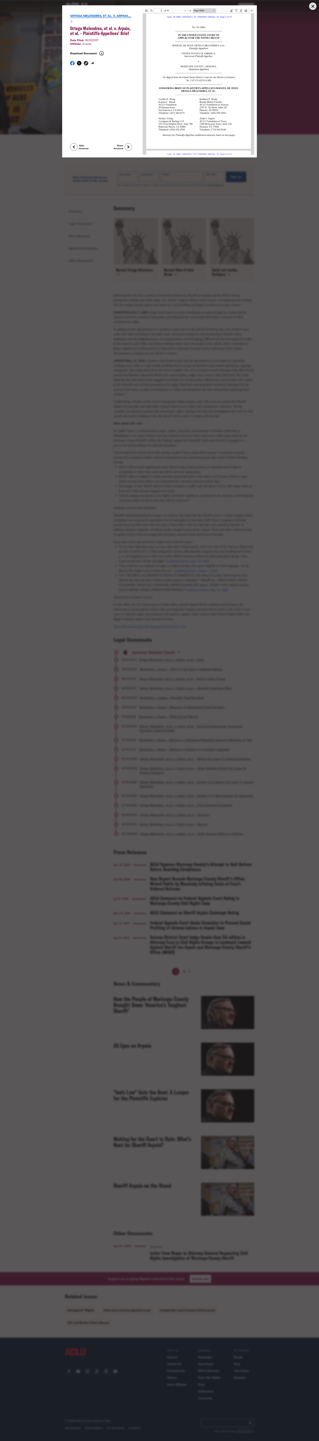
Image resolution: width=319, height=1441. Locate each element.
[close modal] (313, 6)
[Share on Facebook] (72, 64)
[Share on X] (79, 64)
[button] (86, 63)
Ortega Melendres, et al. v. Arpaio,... (100, 16)
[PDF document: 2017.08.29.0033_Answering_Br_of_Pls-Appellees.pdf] (198, 81)
